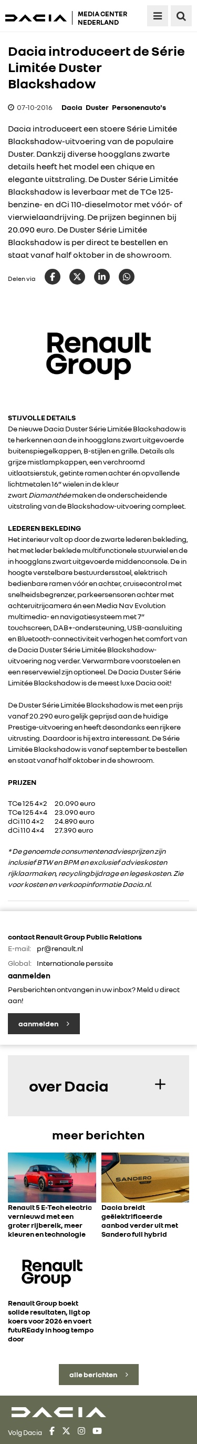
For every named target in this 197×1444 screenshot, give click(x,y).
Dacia (71, 107)
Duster (97, 107)
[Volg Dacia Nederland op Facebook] (52, 1432)
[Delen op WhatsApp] (126, 277)
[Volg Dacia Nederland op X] (66, 1432)
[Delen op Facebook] (52, 277)
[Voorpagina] (38, 18)
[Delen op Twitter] (77, 277)
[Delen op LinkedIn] (102, 277)
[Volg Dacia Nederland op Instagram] (81, 1432)
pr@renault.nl (60, 948)
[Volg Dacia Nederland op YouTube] (97, 1432)
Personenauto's (139, 107)
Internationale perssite (75, 962)
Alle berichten (93, 1374)
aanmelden (38, 1023)
